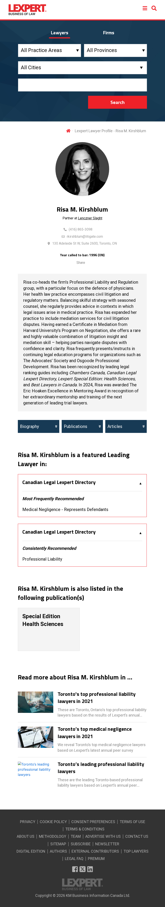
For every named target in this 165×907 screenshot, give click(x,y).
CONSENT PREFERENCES (93, 821)
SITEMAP (58, 844)
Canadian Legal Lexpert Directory (59, 482)
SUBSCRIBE (81, 844)
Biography (29, 426)
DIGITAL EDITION (31, 851)
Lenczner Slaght (90, 218)
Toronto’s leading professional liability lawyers (101, 768)
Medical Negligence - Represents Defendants (65, 509)
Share (80, 263)
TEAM (76, 836)
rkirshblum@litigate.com (85, 236)
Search (117, 102)
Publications (75, 426)
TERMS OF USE (132, 821)
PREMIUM (96, 858)
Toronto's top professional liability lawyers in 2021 (97, 697)
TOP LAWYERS (136, 851)
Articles (114, 426)
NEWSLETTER (107, 844)
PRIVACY (27, 821)
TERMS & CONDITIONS (84, 829)
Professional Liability (42, 559)
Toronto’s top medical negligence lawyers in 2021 (95, 732)
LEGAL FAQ (74, 858)
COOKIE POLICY (53, 821)
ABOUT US (25, 836)
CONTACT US (136, 836)
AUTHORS (58, 851)
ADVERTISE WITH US (103, 836)
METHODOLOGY (52, 836)
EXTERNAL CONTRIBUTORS (95, 851)
